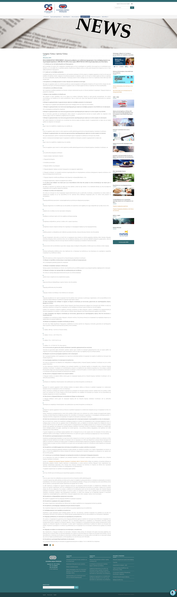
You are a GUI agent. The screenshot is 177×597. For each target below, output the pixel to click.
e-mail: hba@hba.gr (53, 569)
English (128, 3)
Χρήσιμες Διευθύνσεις (118, 579)
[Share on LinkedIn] (50, 545)
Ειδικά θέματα (66, 16)
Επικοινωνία (123, 3)
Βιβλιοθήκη (104, 16)
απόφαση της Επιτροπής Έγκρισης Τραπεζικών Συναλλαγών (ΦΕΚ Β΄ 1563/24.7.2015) (68, 461)
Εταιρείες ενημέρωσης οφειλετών (120, 206)
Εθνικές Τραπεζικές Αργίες (72, 566)
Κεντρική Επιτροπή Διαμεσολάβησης (121, 577)
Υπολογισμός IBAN (123, 242)
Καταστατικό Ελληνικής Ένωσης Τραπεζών (75, 564)
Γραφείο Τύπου (84, 16)
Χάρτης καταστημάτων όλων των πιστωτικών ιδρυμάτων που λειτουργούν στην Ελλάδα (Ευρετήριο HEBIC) (76, 571)
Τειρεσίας (115, 562)
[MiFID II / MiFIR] (123, 220)
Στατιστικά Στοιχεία (95, 16)
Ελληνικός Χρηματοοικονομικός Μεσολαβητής (123, 559)
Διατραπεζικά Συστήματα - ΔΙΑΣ (120, 565)
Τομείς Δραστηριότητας (55, 16)
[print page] (53, 545)
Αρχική (118, 3)
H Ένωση (46, 16)
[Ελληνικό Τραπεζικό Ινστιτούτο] (123, 137)
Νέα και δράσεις (75, 16)
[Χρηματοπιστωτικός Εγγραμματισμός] (123, 148)
